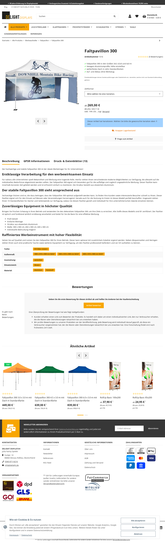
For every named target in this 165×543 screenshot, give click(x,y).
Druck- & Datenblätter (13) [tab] (71, 161)
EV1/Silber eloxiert (40, 249)
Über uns (89, 449)
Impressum (14, 535)
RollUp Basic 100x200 (110, 397)
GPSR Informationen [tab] (37, 161)
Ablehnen (138, 534)
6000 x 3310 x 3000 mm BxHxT (93, 254)
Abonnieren (153, 428)
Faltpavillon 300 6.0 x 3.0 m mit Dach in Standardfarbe (82, 399)
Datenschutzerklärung (68, 429)
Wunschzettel (156, 7)
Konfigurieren (138, 527)
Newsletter (48, 453)
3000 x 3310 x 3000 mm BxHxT (44, 254)
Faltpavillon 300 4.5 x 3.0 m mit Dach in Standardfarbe (49, 399)
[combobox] (124, 94)
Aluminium (38, 270)
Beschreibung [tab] (10, 161)
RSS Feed (47, 462)
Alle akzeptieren (138, 521)
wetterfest (38, 260)
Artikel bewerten (93, 305)
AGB (86, 458)
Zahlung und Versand (94, 462)
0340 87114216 (11, 461)
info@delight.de (12, 465)
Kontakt (46, 449)
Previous (38, 121)
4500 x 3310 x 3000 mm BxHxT (69, 254)
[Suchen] (114, 16)
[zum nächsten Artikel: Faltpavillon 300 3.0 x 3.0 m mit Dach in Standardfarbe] (159, 40)
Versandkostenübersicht (53, 483)
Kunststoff (49, 270)
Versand (105, 111)
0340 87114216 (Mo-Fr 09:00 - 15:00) (26, 7)
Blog (5, 7)
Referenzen (48, 458)
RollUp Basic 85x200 (142, 397)
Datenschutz (26, 535)
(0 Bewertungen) (156, 56)
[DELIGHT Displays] (5, 27)
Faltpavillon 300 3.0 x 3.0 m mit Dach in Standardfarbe (17, 399)
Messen (37, 265)
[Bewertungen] (7, 393)
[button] (129, 16)
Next (44, 121)
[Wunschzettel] (137, 16)
